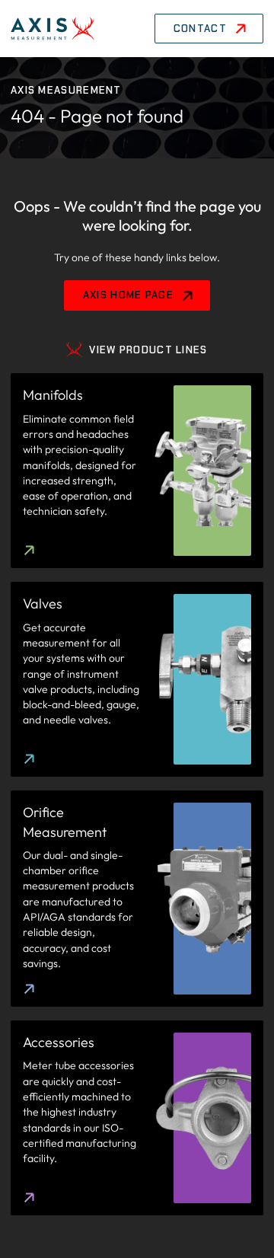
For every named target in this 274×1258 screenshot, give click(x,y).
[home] (52, 28)
